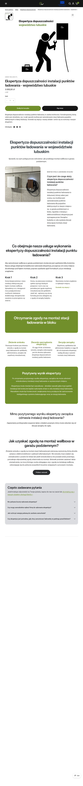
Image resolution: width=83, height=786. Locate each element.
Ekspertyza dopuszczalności (28, 9)
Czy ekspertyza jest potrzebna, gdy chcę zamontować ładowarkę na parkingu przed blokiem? (39, 519)
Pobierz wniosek (41, 472)
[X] (17, 127)
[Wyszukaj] (69, 3)
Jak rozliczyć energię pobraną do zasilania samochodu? (27, 513)
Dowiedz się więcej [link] (62, 287)
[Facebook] (14, 127)
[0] (76, 3)
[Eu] (62, 3)
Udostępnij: (8, 127)
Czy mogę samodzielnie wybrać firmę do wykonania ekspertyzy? (29, 507)
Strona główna (9, 9)
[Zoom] (72, 14)
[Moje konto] (73, 3)
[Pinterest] (20, 127)
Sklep (16, 9)
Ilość (6, 96)
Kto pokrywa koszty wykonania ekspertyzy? (22, 502)
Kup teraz (60, 108)
